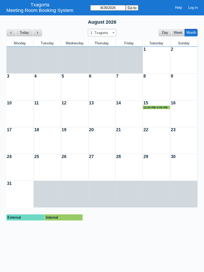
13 (91, 103)
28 (118, 156)
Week (178, 33)
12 (64, 103)
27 (91, 156)
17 (9, 130)
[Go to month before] (11, 33)
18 (36, 130)
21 (118, 130)
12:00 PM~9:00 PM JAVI (155, 107)
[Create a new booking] (156, 60)
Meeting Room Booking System (39, 10)
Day (165, 33)
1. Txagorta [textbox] (99, 33)
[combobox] (102, 32)
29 (145, 156)
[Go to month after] (37, 33)
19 (64, 130)
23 (173, 130)
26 (64, 156)
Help (178, 8)
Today (24, 33)
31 (9, 183)
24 (9, 156)
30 (173, 156)
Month (191, 33)
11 (36, 103)
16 (173, 103)
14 (118, 103)
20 (91, 130)
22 (145, 130)
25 (36, 156)
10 (9, 103)
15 (145, 103)
